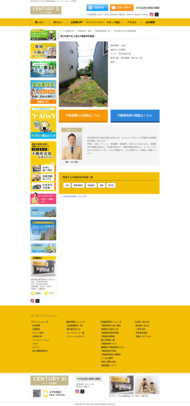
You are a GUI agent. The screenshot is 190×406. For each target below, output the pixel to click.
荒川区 (111, 185)
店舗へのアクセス (143, 336)
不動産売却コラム (109, 343)
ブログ (35, 343)
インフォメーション (41, 340)
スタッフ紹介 (38, 333)
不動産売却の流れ (109, 351)
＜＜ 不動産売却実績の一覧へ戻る (72, 196)
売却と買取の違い (109, 362)
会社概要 (36, 325)
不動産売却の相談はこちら (134, 115)
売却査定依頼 (141, 333)
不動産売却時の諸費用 (111, 354)
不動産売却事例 (108, 336)
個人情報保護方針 (40, 351)
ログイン (36, 347)
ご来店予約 (140, 329)
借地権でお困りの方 (110, 329)
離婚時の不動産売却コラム (112, 347)
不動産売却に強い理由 (111, 325)
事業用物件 (78, 185)
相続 (101, 185)
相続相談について (109, 365)
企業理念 (36, 329)
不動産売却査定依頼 (110, 333)
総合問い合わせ (142, 325)
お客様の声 (37, 336)
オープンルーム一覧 (75, 333)
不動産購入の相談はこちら (83, 115)
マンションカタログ (75, 336)
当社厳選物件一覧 (74, 325)
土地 (67, 185)
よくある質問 (107, 358)
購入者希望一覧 (108, 340)
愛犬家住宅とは (73, 329)
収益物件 (91, 185)
